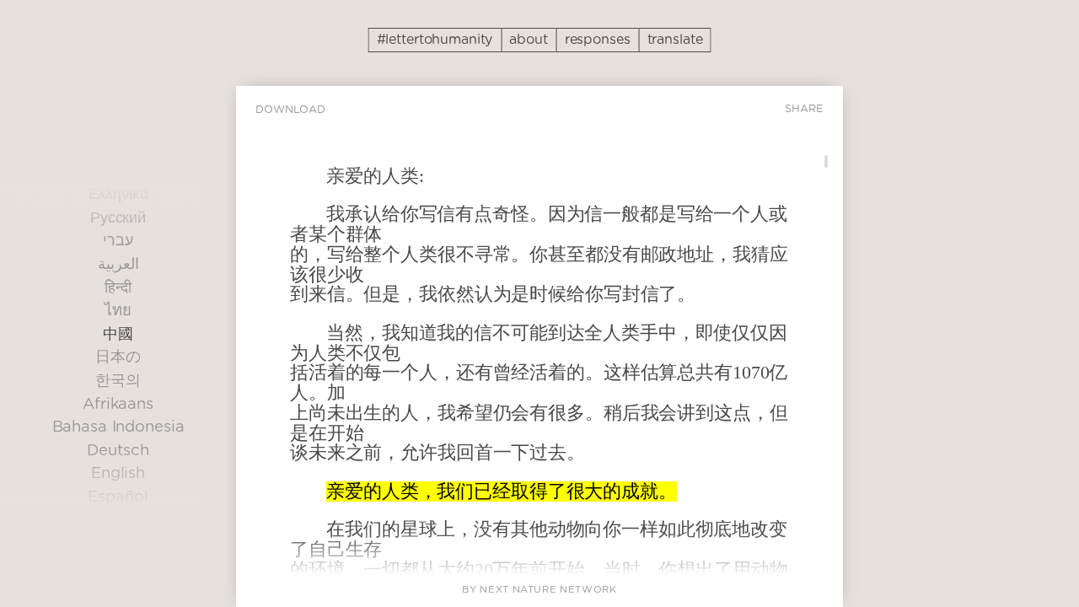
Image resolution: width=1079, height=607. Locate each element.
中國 (118, 334)
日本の (118, 358)
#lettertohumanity (435, 39)
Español (118, 497)
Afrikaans (118, 404)
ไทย (118, 312)
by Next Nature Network (539, 589)
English (118, 474)
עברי (118, 242)
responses (598, 39)
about (528, 39)
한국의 (118, 381)
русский (118, 218)
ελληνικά (118, 195)
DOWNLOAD (290, 110)
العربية (118, 264)
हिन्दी (118, 288)
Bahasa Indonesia (118, 428)
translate (675, 39)
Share (804, 109)
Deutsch (117, 451)
